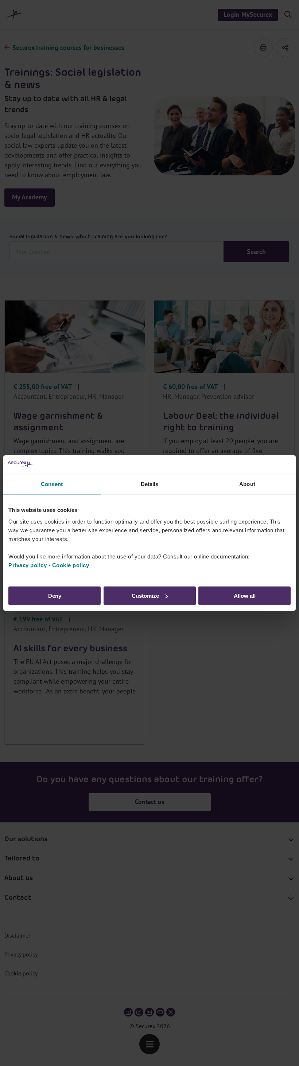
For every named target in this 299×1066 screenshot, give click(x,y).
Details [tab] (150, 484)
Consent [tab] (52, 484)
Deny (54, 596)
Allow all (245, 596)
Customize (145, 596)
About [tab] (247, 484)
